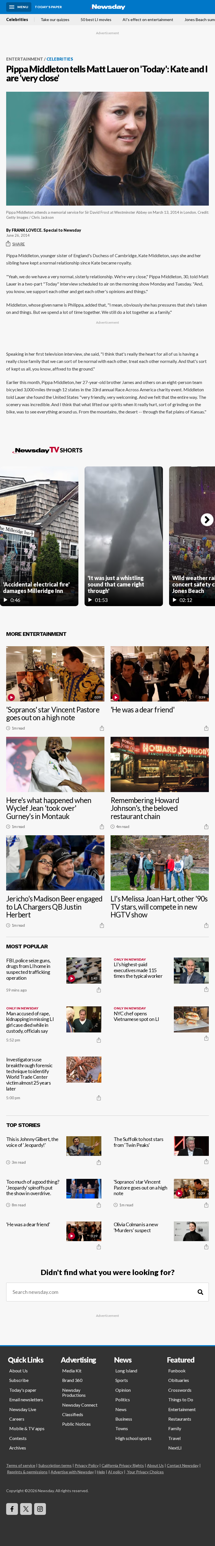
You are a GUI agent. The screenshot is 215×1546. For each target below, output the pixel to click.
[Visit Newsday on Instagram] (40, 1509)
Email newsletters (26, 1399)
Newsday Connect (79, 1404)
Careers (16, 1418)
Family (174, 1428)
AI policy (115, 1471)
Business (123, 1418)
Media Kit (71, 1370)
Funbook (177, 1370)
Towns (121, 1428)
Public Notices (76, 1424)
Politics (122, 1399)
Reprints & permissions (27, 1471)
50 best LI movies (96, 19)
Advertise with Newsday (72, 1471)
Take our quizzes (55, 19)
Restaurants (179, 1418)
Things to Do (180, 1399)
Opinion (123, 1390)
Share (18, 243)
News (121, 1409)
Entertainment (24, 58)
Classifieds (72, 1414)
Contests (18, 1438)
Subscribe (19, 1380)
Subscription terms (55, 1465)
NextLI (175, 1447)
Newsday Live (22, 1409)
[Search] (200, 1292)
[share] (102, 728)
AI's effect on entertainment (148, 19)
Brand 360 (72, 1380)
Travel (174, 1438)
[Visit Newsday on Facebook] (12, 1509)
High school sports (133, 1438)
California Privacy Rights (123, 1465)
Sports (121, 1380)
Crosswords (179, 1390)
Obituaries (178, 1380)
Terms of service (20, 1465)
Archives (17, 1447)
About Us (18, 1370)
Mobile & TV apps (27, 1428)
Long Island (126, 1370)
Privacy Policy (87, 1465)
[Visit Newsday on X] (26, 1509)
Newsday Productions (74, 1392)
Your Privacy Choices (145, 1471)
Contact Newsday (182, 1465)
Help (101, 1471)
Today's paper (22, 1390)
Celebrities (17, 19)
